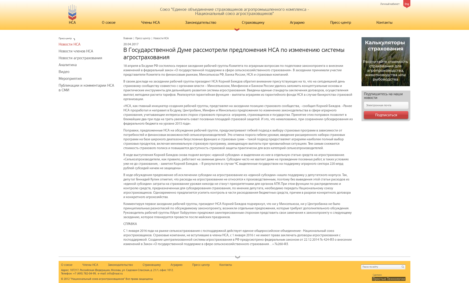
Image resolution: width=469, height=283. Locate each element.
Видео (64, 72)
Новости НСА (69, 44)
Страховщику (253, 22)
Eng (407, 4)
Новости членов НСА (76, 51)
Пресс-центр (340, 22)
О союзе (109, 22)
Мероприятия (70, 78)
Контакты (384, 22)
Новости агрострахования (80, 58)
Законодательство (200, 22)
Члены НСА (150, 22)
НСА (72, 22)
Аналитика (68, 65)
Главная (127, 38)
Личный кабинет (390, 4)
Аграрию (297, 22)
